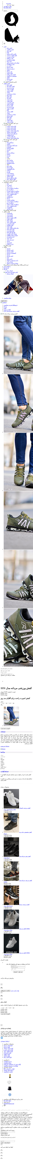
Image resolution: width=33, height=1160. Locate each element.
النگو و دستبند (10, 148)
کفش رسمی (10, 91)
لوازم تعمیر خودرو (11, 127)
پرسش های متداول (8, 1070)
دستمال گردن (10, 173)
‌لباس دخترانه (10, 250)
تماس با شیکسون (8, 1071)
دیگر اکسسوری (11, 169)
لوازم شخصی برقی (11, 194)
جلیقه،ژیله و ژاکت (11, 74)
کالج (8, 110)
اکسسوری (9, 195)
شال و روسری (10, 57)
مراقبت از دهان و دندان (13, 192)
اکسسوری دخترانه (11, 253)
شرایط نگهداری (4, 771)
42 (7, 703)
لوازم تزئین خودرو (11, 129)
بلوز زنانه (9, 51)
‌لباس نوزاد (9, 259)
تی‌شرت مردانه (10, 68)
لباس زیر (9, 65)
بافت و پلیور (10, 73)
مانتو (8, 52)
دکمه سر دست (10, 175)
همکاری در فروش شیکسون (11, 1066)
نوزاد (8, 257)
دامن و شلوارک (10, 64)
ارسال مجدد (7, 1142)
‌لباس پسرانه (10, 256)
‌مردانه (8, 198)
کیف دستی (9, 99)
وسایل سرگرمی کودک (12, 263)
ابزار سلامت (10, 197)
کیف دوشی (10, 101)
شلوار (8, 77)
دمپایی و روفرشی (11, 93)
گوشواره (9, 147)
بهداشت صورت (11, 200)
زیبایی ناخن (9, 186)
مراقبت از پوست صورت (13, 191)
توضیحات (3, 731)
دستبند (8, 154)
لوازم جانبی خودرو (11, 126)
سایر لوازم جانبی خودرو (13, 130)
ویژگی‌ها (3, 752)
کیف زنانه (9, 95)
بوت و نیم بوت (10, 88)
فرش (8, 241)
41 (3, 703)
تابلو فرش (9, 242)
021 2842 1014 (7, 1100)
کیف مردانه (10, 116)
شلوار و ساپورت (11, 60)
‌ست (8, 157)
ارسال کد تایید (4, 1133)
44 (13, 703)
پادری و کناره (10, 244)
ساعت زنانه (10, 160)
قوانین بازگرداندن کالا (9, 1068)
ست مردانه (10, 79)
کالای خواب (10, 219)
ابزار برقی (9, 238)
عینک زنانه (9, 166)
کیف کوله (9, 96)
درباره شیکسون (8, 1061)
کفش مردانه (10, 105)
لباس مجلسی (10, 49)
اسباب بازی (10, 262)
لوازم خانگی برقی (8, 1051)
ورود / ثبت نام (10, 5)
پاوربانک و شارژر (11, 136)
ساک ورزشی (10, 104)
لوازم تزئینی (10, 214)
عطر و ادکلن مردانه (12, 178)
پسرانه (8, 254)
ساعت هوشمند (10, 163)
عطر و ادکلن (10, 176)
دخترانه (8, 248)
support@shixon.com (9, 1103)
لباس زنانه (9, 48)
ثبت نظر (20, 972)
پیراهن (8, 70)
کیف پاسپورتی (10, 102)
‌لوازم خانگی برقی (11, 222)
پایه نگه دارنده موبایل (12, 133)
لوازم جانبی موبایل (11, 132)
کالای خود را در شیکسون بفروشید (12, 1064)
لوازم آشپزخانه (7, 1053)
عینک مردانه (10, 167)
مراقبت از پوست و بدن (12, 188)
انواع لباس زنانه (8, 1057)
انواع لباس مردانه (8, 1045)
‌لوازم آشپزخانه (10, 229)
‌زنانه (8, 183)
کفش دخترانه (10, 251)
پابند (8, 151)
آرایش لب (9, 185)
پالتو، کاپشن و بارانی (12, 55)
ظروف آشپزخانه (11, 232)
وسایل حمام (10, 220)
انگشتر (8, 144)
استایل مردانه (10, 273)
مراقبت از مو (10, 189)
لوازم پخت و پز (10, 223)
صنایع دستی (10, 216)
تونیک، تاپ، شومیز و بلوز (13, 62)
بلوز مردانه (9, 71)
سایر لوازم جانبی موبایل (13, 138)
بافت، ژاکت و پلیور (11, 54)
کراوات (8, 170)
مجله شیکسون (7, 1063)
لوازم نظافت (10, 225)
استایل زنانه (10, 270)
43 (10, 703)
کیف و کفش (7, 1054)
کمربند (8, 172)
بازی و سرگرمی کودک (12, 260)
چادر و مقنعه (10, 58)
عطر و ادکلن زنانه (11, 179)
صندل (8, 92)
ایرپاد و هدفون (10, 135)
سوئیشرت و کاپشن (11, 76)
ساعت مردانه (10, 161)
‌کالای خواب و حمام (11, 217)
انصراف (15, 972)
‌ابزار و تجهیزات (10, 237)
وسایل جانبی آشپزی (12, 234)
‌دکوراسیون (9, 213)
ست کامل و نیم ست (12, 145)
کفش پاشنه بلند (11, 86)
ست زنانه (9, 61)
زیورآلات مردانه (11, 152)
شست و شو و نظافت (12, 235)
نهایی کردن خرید (15, 990)
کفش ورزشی (10, 89)
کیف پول (9, 98)
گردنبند (8, 150)
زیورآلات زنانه (10, 142)
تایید (2, 1142)
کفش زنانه (9, 85)
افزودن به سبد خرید (5, 728)
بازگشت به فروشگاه (5, 990)
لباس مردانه (10, 67)
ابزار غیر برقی (10, 239)
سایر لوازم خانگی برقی (12, 228)
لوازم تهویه (9, 226)
